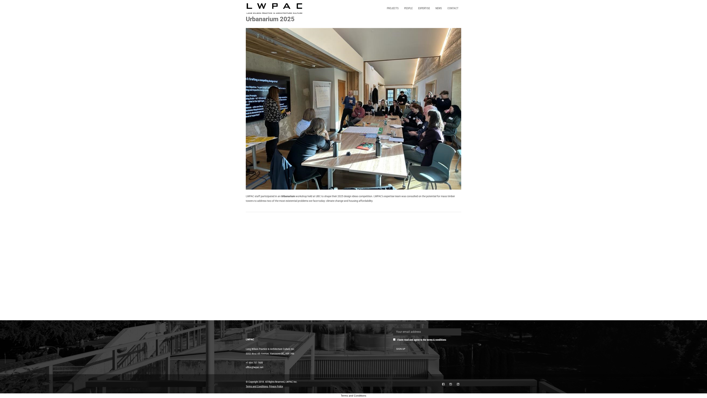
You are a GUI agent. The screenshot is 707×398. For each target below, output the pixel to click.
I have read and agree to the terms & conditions (421, 339)
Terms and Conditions (353, 395)
